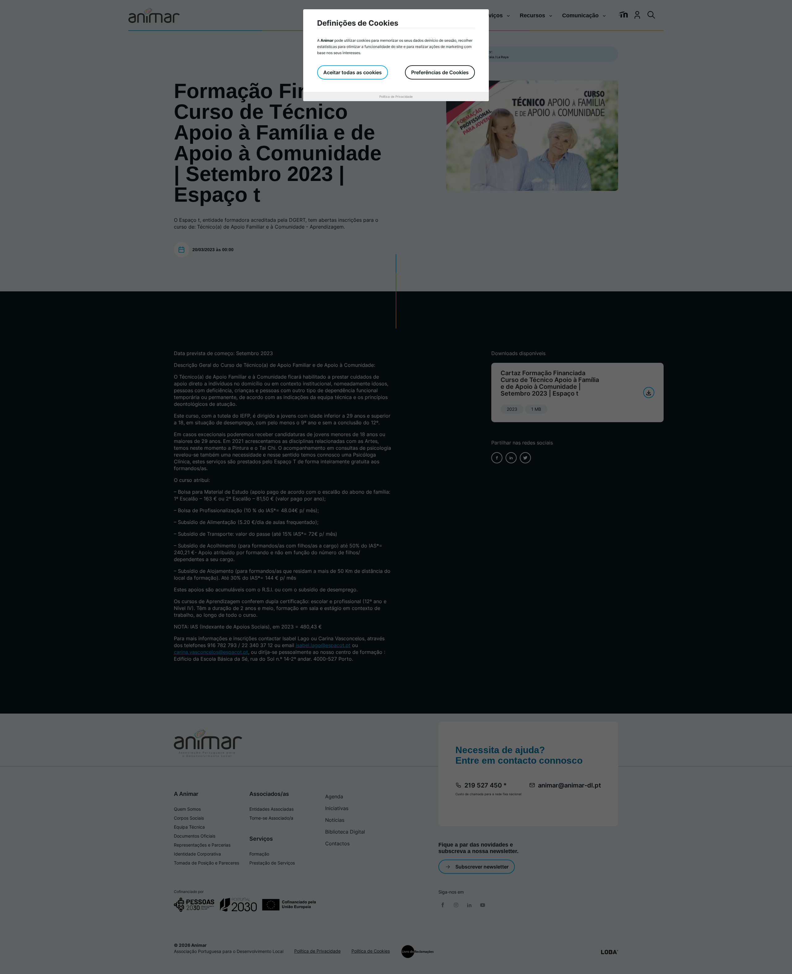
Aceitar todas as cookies (352, 72)
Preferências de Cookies (440, 72)
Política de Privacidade (396, 96)
